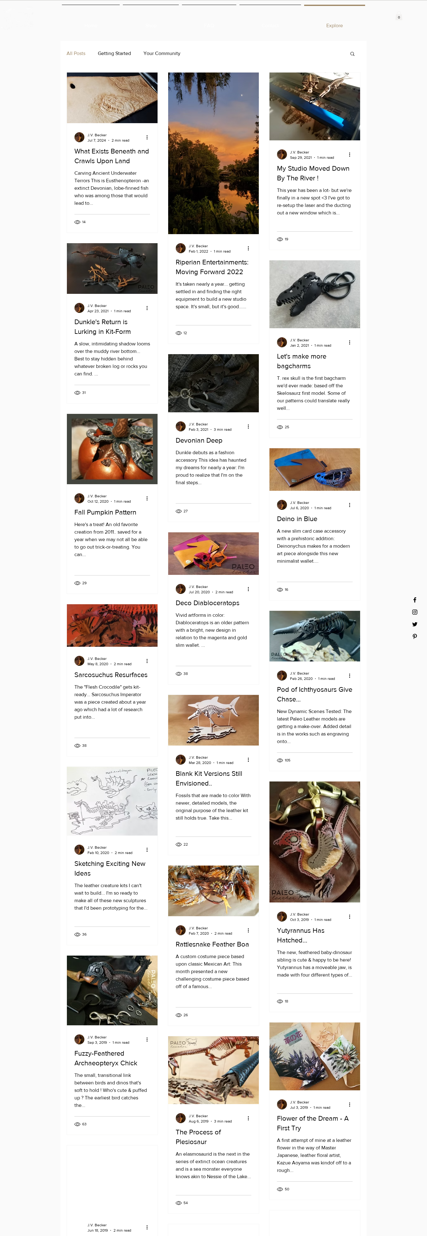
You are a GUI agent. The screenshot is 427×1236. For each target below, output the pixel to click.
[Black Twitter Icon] (414, 624)
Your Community (161, 53)
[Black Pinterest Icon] (414, 636)
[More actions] (149, 137)
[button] (399, 15)
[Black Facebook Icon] (414, 599)
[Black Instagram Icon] (414, 612)
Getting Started (114, 53)
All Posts (76, 53)
